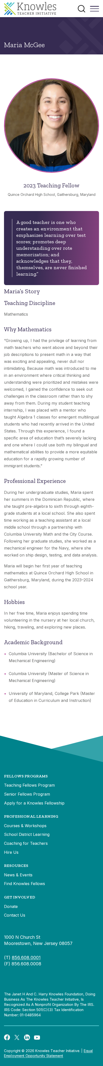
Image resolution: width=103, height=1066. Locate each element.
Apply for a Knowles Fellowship (34, 803)
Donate (11, 906)
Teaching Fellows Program (29, 785)
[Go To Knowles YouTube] (37, 1037)
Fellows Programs (26, 776)
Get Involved (19, 897)
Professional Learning (31, 816)
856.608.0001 (26, 957)
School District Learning (27, 834)
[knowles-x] (17, 1037)
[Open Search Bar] (81, 8)
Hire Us (11, 852)
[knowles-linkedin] (27, 1037)
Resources (16, 865)
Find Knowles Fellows (24, 883)
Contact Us (14, 915)
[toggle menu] (94, 10)
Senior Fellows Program (27, 794)
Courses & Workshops (25, 825)
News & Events (18, 874)
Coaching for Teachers (26, 843)
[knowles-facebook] (7, 1037)
